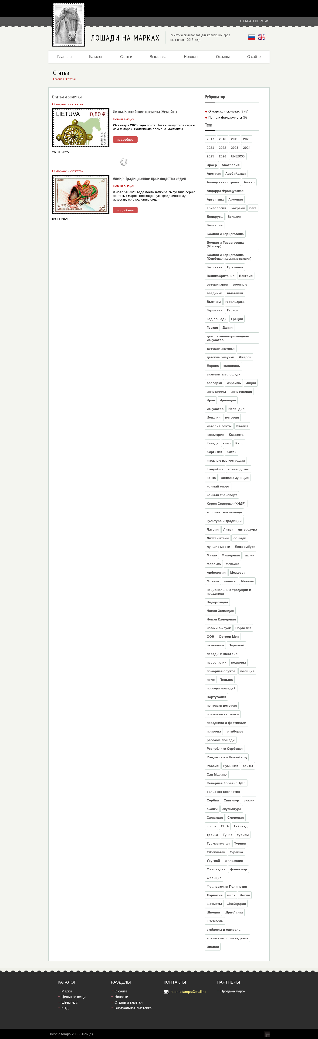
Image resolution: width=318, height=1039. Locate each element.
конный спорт (218, 486)
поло (211, 679)
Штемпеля (69, 1002)
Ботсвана (214, 267)
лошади (239, 538)
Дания (228, 327)
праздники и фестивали (226, 723)
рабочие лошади (221, 740)
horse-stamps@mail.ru (188, 992)
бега (253, 208)
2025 (210, 156)
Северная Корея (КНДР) (226, 783)
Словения (235, 817)
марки (249, 555)
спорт (211, 826)
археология (216, 208)
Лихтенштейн (218, 538)
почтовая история (222, 705)
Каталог (96, 57)
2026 (222, 156)
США (225, 826)
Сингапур (231, 800)
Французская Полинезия (227, 886)
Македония (231, 555)
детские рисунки (220, 357)
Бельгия (234, 216)
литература (247, 529)
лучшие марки (218, 546)
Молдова (237, 572)
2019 (234, 139)
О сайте (254, 57)
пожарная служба (221, 671)
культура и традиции (224, 521)
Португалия (216, 697)
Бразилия (235, 267)
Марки (66, 991)
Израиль (234, 383)
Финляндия (216, 869)
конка (211, 478)
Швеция (213, 912)
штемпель (215, 921)
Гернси (232, 310)
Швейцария (236, 904)
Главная (64, 57)
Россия (213, 766)
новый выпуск (219, 628)
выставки (235, 293)
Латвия (213, 529)
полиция (247, 671)
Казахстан (237, 434)
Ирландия (228, 400)
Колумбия (215, 469)
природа (214, 731)
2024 (246, 148)
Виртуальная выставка (133, 1008)
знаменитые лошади (223, 374)
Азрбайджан (235, 173)
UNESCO (238, 156)
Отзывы (223, 57)
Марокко (214, 564)
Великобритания (220, 276)
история (232, 417)
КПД (64, 1008)
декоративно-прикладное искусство (228, 338)
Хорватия (215, 895)
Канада (212, 443)
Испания (213, 417)
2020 (246, 139)
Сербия (213, 800)
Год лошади (217, 319)
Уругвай (213, 860)
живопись (231, 366)
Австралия (231, 165)
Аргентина (215, 199)
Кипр (239, 443)
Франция (214, 878)
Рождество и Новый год (227, 757)
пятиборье (234, 731)
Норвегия (243, 628)
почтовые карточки (223, 714)
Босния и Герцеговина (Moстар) (225, 244)
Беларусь (215, 216)
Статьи (126, 57)
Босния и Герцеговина (225, 234)
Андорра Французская (225, 191)
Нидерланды (217, 602)
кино (227, 443)
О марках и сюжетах (224, 111)
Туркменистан (218, 843)
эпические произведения (227, 938)
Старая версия (255, 21)
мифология (216, 572)
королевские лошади (224, 512)
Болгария (215, 225)
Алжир (249, 182)
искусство (215, 409)
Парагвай (236, 645)
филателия (234, 860)
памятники (215, 645)
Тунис (227, 835)
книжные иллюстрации (226, 460)
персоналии (217, 662)
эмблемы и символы (224, 929)
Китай (232, 452)
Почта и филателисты (225, 117)
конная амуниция (234, 478)
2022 (222, 148)
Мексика (232, 564)
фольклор (238, 869)
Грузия (212, 327)
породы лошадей (221, 688)
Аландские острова (223, 182)
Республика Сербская (225, 748)
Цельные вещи (73, 997)
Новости (191, 57)
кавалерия (215, 434)
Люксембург (245, 546)
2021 (210, 148)
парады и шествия (222, 654)
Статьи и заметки (128, 1002)
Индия (251, 383)
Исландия (236, 409)
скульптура (231, 809)
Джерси (245, 357)
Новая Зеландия (220, 611)
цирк (231, 895)
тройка (212, 835)
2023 (234, 148)
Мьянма (247, 581)
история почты (219, 426)
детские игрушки (221, 348)
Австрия (214, 173)
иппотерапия (241, 391)
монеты (230, 581)
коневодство (238, 469)
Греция (237, 319)
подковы (238, 662)
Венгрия (246, 276)
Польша (226, 679)
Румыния (230, 766)
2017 (210, 139)
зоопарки (214, 383)
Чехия (245, 895)
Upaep (212, 165)
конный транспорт (222, 495)
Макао (212, 555)
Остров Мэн (229, 636)
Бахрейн (238, 208)
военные (240, 284)
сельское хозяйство (223, 792)
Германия (214, 310)
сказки (249, 800)
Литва (228, 529)
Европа (213, 366)
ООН (210, 636)
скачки (212, 809)
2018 (222, 139)
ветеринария (217, 284)
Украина (236, 852)
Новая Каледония (221, 619)
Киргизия (214, 452)
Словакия (215, 817)
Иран (211, 400)
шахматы (214, 904)
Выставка (158, 57)
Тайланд (240, 826)
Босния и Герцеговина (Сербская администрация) (229, 256)
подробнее (125, 139)
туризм (243, 835)
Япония (213, 947)
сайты (248, 766)
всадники (214, 293)
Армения (235, 199)
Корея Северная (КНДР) (226, 503)
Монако (213, 581)
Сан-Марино (217, 774)
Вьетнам (214, 301)
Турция (240, 843)
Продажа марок (232, 991)
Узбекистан (216, 852)
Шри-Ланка (234, 912)
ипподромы (216, 391)
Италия (242, 426)
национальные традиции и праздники (229, 591)
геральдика (234, 301)
